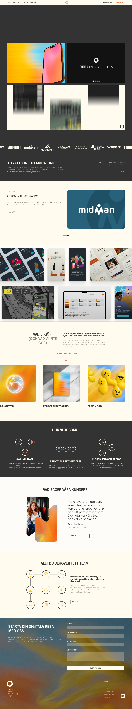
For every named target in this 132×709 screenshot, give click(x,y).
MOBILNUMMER (72, 641)
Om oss (25, 3)
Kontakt (33, 3)
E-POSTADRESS (72, 632)
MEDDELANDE (72, 650)
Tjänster (107, 697)
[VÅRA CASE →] (36, 63)
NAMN (69, 624)
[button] (16, 2)
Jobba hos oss (109, 694)
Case (8, 3)
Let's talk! (119, 3)
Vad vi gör (16, 3)
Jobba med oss (107, 3)
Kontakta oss (108, 691)
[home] (67, 2)
